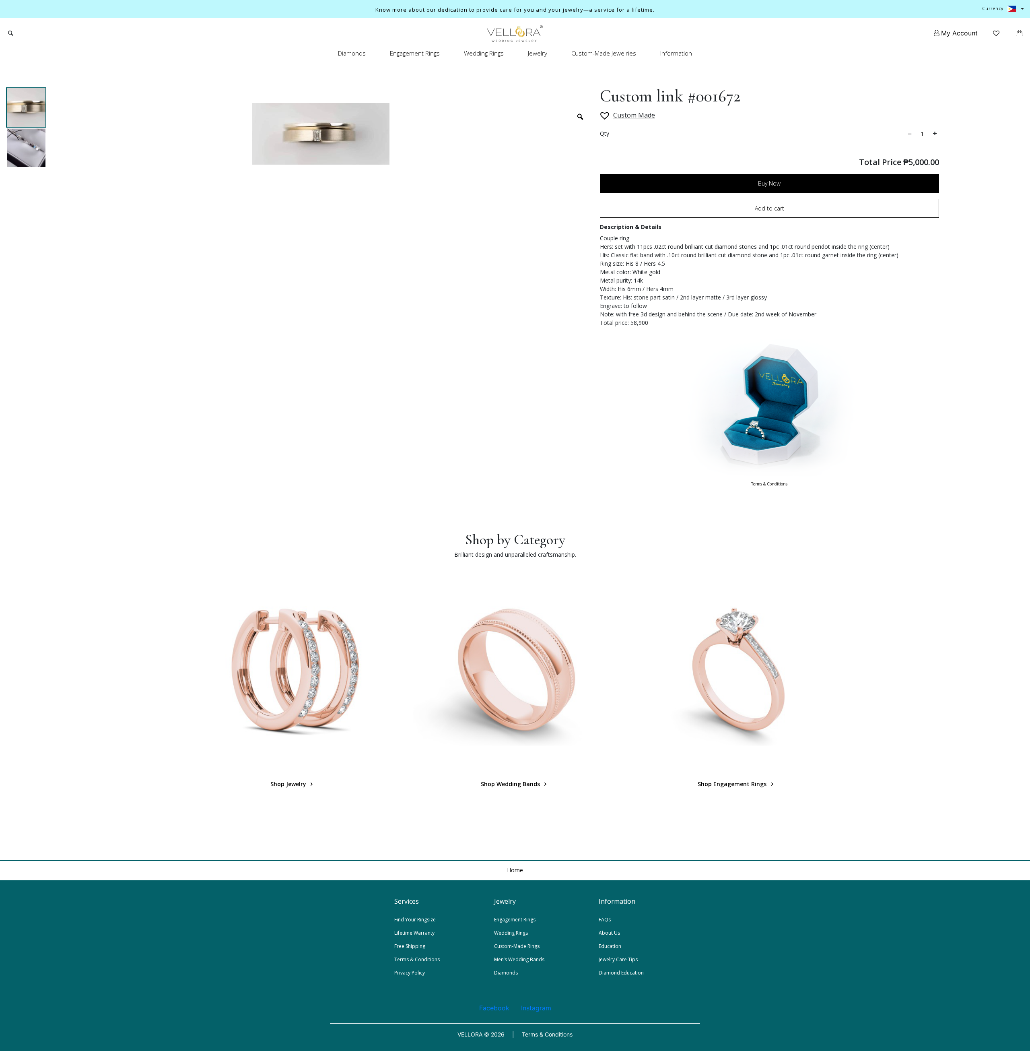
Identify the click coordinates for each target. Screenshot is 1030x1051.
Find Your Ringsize (415, 919)
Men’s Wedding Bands (519, 959)
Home (515, 870)
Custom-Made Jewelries (603, 53)
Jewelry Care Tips (618, 959)
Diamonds (352, 53)
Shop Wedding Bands (511, 784)
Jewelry (537, 53)
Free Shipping (409, 946)
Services (406, 901)
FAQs (605, 919)
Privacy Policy (409, 972)
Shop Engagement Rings (733, 784)
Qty (604, 133)
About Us (609, 932)
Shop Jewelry (289, 784)
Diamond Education (621, 972)
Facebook (494, 1008)
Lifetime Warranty (414, 932)
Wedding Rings (484, 53)
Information (676, 53)
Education (610, 946)
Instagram (536, 1008)
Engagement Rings (415, 53)
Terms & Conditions (769, 484)
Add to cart (769, 208)
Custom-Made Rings (517, 946)
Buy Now (769, 183)
